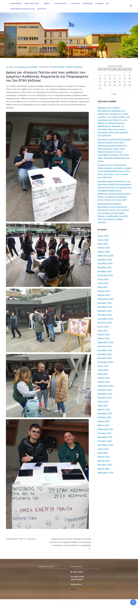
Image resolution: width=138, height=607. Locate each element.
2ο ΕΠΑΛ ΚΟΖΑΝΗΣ (76, 603)
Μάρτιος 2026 (104, 251)
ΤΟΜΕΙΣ (46, 3)
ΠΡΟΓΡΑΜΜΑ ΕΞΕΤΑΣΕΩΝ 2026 (22, 9)
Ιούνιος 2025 (103, 283)
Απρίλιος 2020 (104, 457)
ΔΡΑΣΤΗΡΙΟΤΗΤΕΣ (32, 3)
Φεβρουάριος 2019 (105, 472)
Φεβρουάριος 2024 (106, 342)
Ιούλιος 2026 (103, 236)
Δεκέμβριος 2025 (105, 263)
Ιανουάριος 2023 (105, 390)
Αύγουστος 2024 (105, 322)
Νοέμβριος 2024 (104, 311)
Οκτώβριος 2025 (105, 271)
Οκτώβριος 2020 (105, 441)
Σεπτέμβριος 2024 (105, 319)
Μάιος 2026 (103, 243)
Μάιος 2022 (103, 405)
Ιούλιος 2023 (103, 366)
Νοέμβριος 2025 (104, 267)
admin (11, 67)
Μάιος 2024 (103, 330)
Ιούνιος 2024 (103, 326)
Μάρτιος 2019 (103, 468)
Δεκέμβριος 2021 (105, 413)
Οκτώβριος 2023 (105, 358)
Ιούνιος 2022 (103, 401)
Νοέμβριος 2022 (104, 397)
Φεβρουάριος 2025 (106, 299)
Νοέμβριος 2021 (104, 417)
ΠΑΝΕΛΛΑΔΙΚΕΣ (60, 3)
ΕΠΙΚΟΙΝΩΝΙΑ (87, 3)
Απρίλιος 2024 (104, 334)
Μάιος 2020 (103, 453)
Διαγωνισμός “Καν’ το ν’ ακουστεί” (21, 539)
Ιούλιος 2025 (103, 279)
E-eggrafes (99, 3)
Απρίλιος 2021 (103, 421)
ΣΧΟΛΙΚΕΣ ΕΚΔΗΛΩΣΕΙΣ (74, 67)
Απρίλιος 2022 (104, 409)
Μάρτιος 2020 (104, 461)
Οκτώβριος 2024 (105, 315)
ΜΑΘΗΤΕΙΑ (75, 3)
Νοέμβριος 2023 (104, 354)
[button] (40, 3)
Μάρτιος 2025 (104, 295)
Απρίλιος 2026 (104, 247)
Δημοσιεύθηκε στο (26, 67)
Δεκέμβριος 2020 (105, 437)
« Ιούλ (113, 94)
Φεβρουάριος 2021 (105, 429)
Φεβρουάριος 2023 (106, 386)
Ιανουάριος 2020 (105, 465)
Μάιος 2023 (103, 374)
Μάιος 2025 (103, 287)
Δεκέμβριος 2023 (105, 350)
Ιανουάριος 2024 (105, 346)
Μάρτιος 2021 (103, 425)
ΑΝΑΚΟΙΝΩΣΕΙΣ (16, 3)
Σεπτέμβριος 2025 (105, 275)
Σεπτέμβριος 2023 (105, 362)
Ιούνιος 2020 (103, 449)
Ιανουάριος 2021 (104, 433)
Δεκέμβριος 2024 (105, 307)
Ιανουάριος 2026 (105, 259)
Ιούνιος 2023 (103, 370)
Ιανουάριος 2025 (105, 303)
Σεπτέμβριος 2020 (105, 445)
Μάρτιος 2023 (104, 382)
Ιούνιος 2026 (103, 240)
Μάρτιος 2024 (104, 338)
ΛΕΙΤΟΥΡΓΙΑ (41, 9)
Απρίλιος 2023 (104, 378)
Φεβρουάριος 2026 (106, 255)
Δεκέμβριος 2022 (105, 394)
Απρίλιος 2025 (104, 291)
